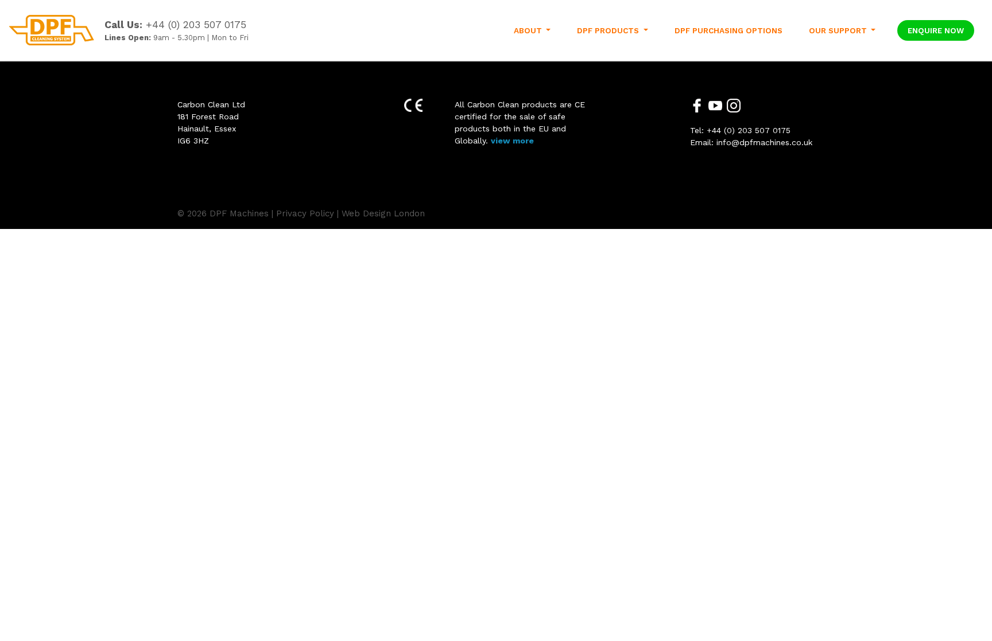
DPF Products (609, 30)
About (529, 30)
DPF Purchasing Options (728, 30)
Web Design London (383, 213)
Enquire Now (936, 30)
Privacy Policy (305, 213)
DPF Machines (239, 213)
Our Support (839, 30)
